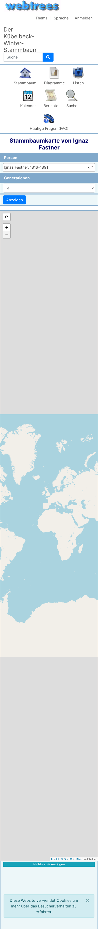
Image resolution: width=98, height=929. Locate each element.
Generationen (17, 178)
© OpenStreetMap (71, 859)
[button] (6, 217)
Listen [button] (78, 83)
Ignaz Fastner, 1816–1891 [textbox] (47, 167)
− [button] (6, 234)
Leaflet (55, 859)
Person (10, 157)
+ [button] (6, 227)
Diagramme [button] (54, 83)
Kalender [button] (28, 105)
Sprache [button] (61, 18)
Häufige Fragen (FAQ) (49, 128)
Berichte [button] (51, 105)
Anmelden (84, 18)
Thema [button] (41, 18)
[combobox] (49, 167)
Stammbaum (25, 83)
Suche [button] (71, 105)
